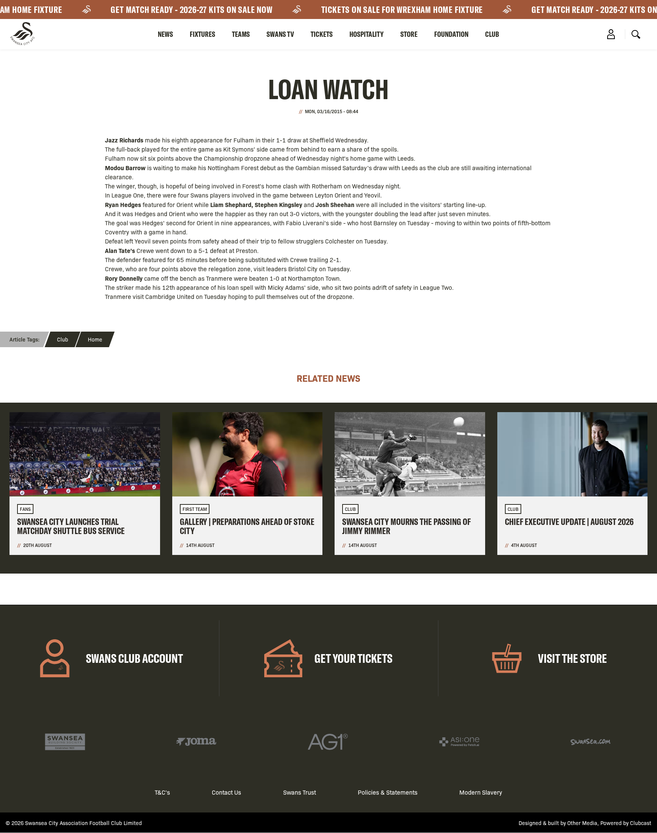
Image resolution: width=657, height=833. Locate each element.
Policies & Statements (387, 792)
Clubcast (640, 822)
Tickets (322, 34)
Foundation (451, 34)
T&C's (162, 792)
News (165, 34)
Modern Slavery (480, 792)
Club (492, 34)
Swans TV (280, 34)
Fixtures (202, 34)
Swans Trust (299, 792)
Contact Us (226, 792)
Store (408, 34)
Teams (241, 34)
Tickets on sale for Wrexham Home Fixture (391, 9)
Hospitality (366, 34)
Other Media (582, 822)
